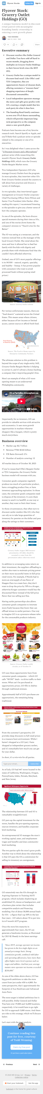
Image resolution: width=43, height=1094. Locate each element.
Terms (34, 1075)
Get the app (33, 1083)
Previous (9, 1064)
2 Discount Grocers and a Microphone (20, 151)
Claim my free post (21, 1047)
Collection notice (21, 1077)
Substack (9, 1089)
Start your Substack (15, 1083)
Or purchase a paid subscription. (21, 1053)
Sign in (38, 3)
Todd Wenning (13, 37)
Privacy (27, 1075)
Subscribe (29, 3)
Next (35, 1064)
